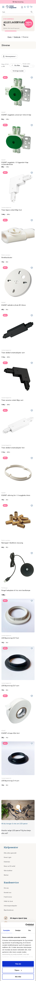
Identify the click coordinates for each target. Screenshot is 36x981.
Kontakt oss (7, 892)
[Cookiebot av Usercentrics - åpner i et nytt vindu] (25, 925)
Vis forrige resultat (18, 71)
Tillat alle (18, 964)
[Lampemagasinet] (11, 6)
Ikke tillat (18, 976)
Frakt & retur (8, 897)
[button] (31, 7)
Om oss (6, 888)
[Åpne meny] (3, 6)
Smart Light (7, 857)
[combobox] (18, 12)
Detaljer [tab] (18, 930)
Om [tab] (29, 930)
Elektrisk (17, 37)
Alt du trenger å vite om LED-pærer (14, 824)
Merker (6, 875)
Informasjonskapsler (10, 906)
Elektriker (7, 862)
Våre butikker (8, 870)
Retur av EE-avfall (9, 866)
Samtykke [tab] (6, 930)
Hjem (10, 37)
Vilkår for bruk (8, 901)
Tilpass (16, 970)
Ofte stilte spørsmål (10, 853)
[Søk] (31, 12)
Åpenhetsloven (9, 910)
